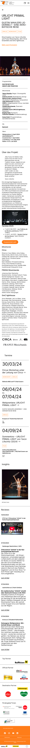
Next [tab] (25, 486)
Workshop (12, 31)
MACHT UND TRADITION (10, 86)
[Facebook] (5, 733)
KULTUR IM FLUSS (8, 84)
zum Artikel (5, 578)
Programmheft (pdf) (10, 242)
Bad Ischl (5, 127)
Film (19, 31)
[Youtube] (13, 733)
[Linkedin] (17, 733)
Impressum (19, 737)
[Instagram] (9, 733)
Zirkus (4, 31)
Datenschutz (7, 737)
